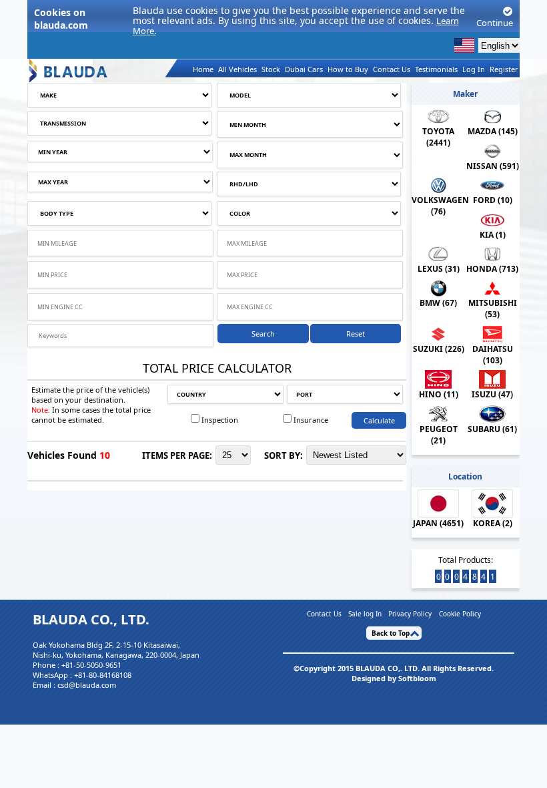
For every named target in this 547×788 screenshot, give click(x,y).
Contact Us (391, 69)
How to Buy (348, 69)
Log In (473, 69)
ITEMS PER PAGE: (177, 455)
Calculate (379, 420)
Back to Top (391, 633)
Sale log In (365, 613)
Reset (355, 334)
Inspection (219, 420)
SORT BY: (283, 455)
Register (504, 69)
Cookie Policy (460, 613)
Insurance (311, 420)
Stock (270, 69)
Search (263, 334)
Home (203, 69)
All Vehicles (237, 69)
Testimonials (436, 69)
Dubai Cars (304, 69)
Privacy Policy (410, 613)
